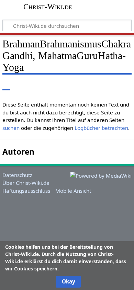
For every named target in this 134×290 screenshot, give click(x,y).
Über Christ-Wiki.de (25, 182)
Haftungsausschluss (26, 190)
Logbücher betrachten (101, 127)
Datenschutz (17, 174)
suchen (11, 127)
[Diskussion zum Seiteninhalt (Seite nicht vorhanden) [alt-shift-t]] (21, 85)
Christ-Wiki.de (47, 7)
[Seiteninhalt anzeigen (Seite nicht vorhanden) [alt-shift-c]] (6, 85)
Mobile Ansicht (73, 190)
